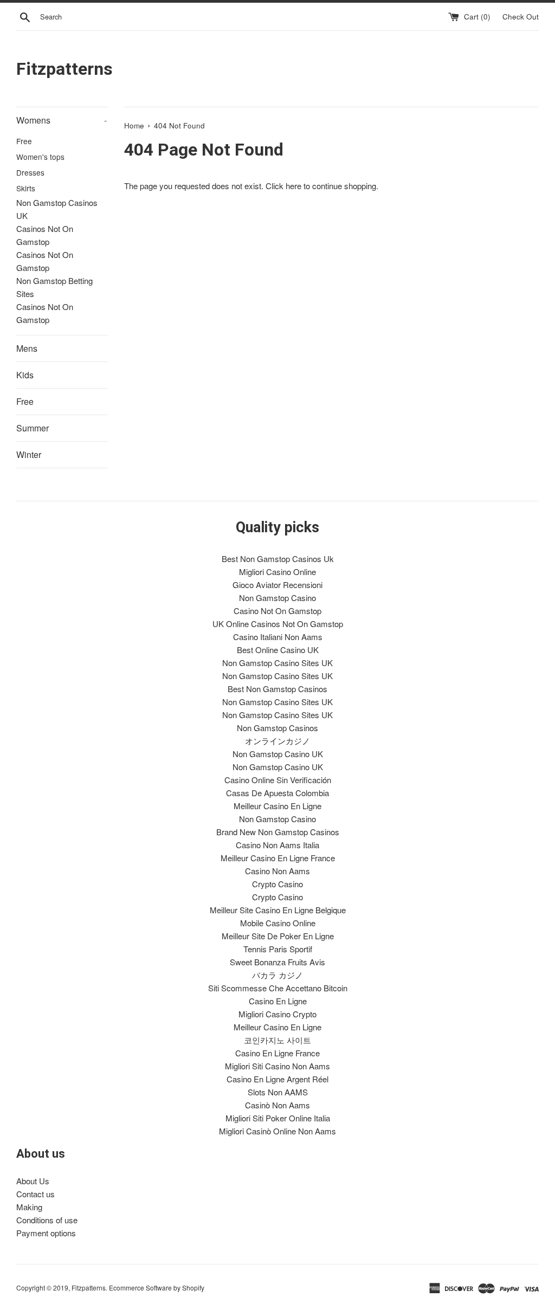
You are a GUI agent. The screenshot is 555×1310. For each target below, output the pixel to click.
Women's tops (40, 156)
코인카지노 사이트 (277, 1040)
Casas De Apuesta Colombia (277, 792)
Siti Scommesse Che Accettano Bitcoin (277, 987)
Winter (28, 454)
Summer (32, 428)
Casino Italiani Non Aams (277, 636)
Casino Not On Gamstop (277, 610)
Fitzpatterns (64, 69)
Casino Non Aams (277, 870)
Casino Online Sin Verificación (277, 779)
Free (24, 140)
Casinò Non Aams (277, 1105)
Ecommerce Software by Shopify (156, 1287)
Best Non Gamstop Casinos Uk (278, 558)
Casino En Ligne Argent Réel (277, 1079)
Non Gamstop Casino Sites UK (277, 662)
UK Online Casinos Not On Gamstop (277, 623)
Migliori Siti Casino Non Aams (277, 1066)
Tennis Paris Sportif (277, 948)
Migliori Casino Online (277, 571)
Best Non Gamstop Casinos (277, 688)
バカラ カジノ (277, 974)
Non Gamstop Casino (277, 597)
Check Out (520, 16)
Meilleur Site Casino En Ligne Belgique (278, 909)
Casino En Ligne (278, 1000)
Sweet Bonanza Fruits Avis (277, 961)
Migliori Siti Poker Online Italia (277, 1118)
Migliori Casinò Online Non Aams (277, 1131)
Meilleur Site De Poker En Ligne (278, 935)
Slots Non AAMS (278, 1092)
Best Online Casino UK (278, 649)
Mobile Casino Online (277, 922)
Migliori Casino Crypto (277, 1013)
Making (29, 1206)
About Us (32, 1180)
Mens (26, 348)
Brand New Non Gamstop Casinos (277, 831)
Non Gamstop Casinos (277, 727)
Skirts (25, 188)
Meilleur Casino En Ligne (277, 805)
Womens (61, 120)
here (293, 185)
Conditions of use (47, 1219)
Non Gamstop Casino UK (278, 753)
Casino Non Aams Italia (277, 844)
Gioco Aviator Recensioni (277, 584)
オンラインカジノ (277, 740)
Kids (25, 375)
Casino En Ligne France (277, 1053)
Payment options (46, 1232)
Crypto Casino (277, 883)
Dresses (30, 172)
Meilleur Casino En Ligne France (278, 857)
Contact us (35, 1193)
